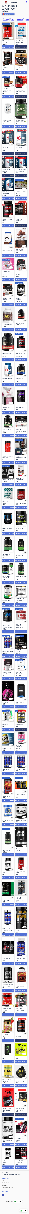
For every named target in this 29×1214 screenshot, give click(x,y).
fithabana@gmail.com (7, 1187)
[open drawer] (3, 2)
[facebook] (2, 1195)
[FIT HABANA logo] (6, 2)
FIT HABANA (12, 2)
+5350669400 (5, 1183)
